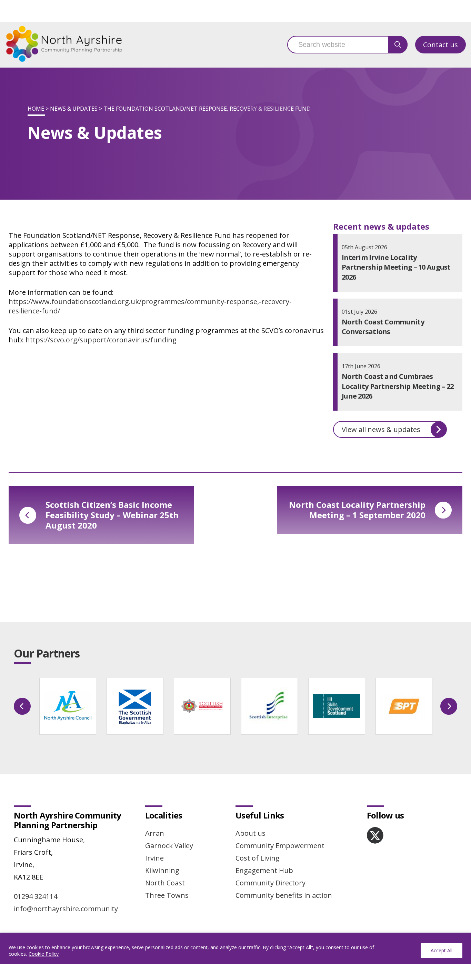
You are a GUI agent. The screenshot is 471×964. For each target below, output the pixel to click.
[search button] (398, 44)
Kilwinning (162, 870)
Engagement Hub (264, 870)
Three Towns (167, 895)
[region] (235, 948)
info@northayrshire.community (66, 908)
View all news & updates (381, 429)
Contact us (440, 44)
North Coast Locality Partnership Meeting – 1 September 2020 (357, 510)
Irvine (154, 858)
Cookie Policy (44, 954)
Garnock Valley (169, 845)
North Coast (165, 882)
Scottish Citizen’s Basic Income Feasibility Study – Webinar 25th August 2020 (112, 515)
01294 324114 (35, 896)
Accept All (441, 950)
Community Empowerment (280, 845)
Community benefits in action (284, 895)
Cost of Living (258, 858)
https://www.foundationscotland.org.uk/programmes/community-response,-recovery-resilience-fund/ (150, 306)
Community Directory (270, 882)
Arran (154, 833)
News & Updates (74, 108)
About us (250, 833)
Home (36, 108)
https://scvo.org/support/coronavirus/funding (101, 339)
